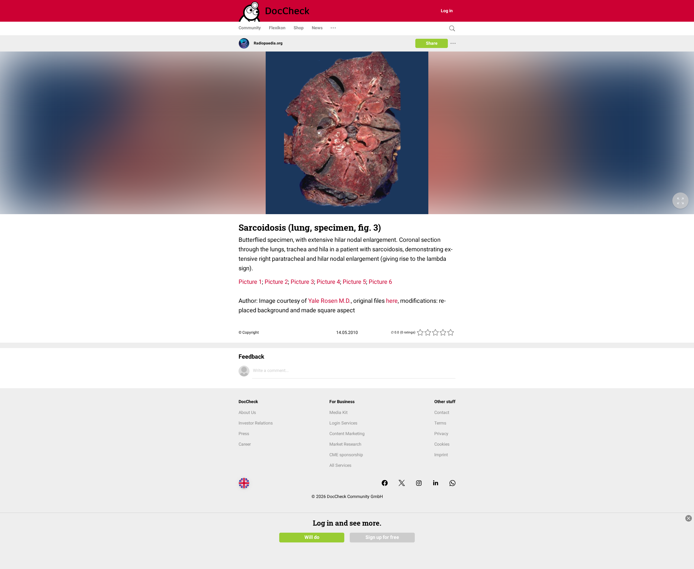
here (392, 300)
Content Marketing (347, 433)
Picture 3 (302, 281)
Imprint (441, 454)
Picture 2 (276, 281)
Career (245, 444)
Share (432, 43)
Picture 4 (328, 281)
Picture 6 (380, 281)
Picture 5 (354, 281)
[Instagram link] (419, 483)
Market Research (345, 444)
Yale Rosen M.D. (329, 300)
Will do (311, 537)
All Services (340, 465)
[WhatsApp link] (452, 483)
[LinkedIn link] (436, 483)
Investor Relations (256, 423)
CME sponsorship (346, 454)
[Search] (450, 29)
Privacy (441, 433)
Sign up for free (382, 537)
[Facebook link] (385, 483)
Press (244, 433)
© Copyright (249, 332)
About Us (247, 412)
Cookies (441, 444)
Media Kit (338, 412)
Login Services (343, 423)
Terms (440, 423)
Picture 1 (250, 281)
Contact (441, 412)
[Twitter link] (402, 483)
